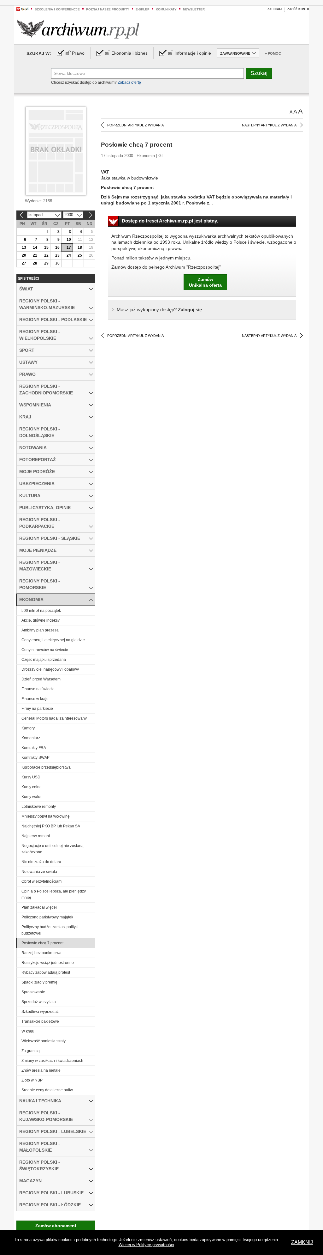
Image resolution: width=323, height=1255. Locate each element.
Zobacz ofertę (129, 82)
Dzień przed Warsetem (41, 679)
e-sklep (143, 9)
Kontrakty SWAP (35, 757)
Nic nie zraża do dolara (41, 862)
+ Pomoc (273, 53)
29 (46, 263)
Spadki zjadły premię (39, 982)
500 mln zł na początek (41, 610)
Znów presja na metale (41, 1070)
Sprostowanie (33, 992)
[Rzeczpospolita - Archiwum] (78, 29)
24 (69, 255)
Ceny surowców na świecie (44, 650)
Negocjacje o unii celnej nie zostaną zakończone (52, 849)
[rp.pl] (22, 8)
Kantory (28, 728)
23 (57, 255)
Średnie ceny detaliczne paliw (47, 1090)
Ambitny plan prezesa (40, 630)
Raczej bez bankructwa (41, 953)
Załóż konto (298, 9)
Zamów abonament (55, 1225)
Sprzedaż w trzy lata (38, 1002)
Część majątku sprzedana (43, 659)
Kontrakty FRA (33, 748)
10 (69, 239)
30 (57, 263)
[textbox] (147, 73)
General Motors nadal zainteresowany (54, 718)
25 (80, 255)
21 (35, 255)
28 (35, 263)
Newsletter (194, 9)
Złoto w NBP (32, 1080)
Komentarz (30, 738)
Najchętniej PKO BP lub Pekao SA (50, 826)
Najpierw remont (35, 836)
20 (24, 255)
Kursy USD (30, 777)
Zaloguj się (159, 309)
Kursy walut (31, 797)
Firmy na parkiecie (37, 708)
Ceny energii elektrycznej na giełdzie (53, 640)
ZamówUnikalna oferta (205, 282)
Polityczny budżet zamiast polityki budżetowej (50, 930)
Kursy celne (31, 787)
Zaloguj (274, 9)
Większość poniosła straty (43, 1041)
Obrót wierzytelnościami (41, 881)
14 (35, 247)
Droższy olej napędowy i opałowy (50, 669)
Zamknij (302, 1242)
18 (80, 247)
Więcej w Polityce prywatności (146, 1244)
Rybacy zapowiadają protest (45, 972)
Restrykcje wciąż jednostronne (47, 962)
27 (24, 263)
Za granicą (30, 1051)
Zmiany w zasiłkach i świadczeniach (52, 1060)
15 (46, 247)
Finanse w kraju (35, 699)
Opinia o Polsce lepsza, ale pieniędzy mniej (53, 894)
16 (57, 247)
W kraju (27, 1031)
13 (24, 247)
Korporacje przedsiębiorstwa (46, 767)
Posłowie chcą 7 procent (42, 943)
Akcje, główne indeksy (40, 620)
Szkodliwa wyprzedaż (40, 1011)
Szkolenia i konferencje (57, 9)
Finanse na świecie (38, 689)
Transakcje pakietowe (40, 1021)
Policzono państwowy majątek (47, 917)
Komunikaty (166, 9)
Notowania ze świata (39, 871)
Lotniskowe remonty (38, 806)
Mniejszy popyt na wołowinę (45, 816)
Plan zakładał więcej (39, 907)
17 (69, 247)
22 (46, 255)
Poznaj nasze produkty (107, 9)
